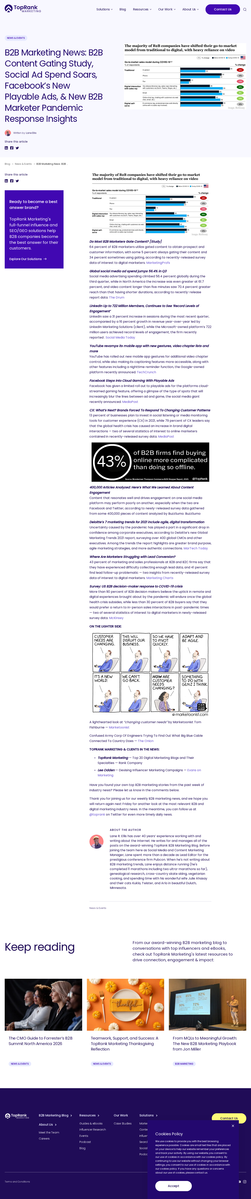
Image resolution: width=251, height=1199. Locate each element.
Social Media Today (120, 337)
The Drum (116, 297)
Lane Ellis (31, 133)
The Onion (146, 741)
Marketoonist (119, 727)
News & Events (16, 38)
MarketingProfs (158, 262)
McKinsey (116, 618)
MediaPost (130, 402)
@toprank (97, 814)
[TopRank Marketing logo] (17, 1116)
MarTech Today (196, 548)
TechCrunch (146, 372)
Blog (7, 164)
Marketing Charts (159, 578)
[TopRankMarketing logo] (23, 8)
